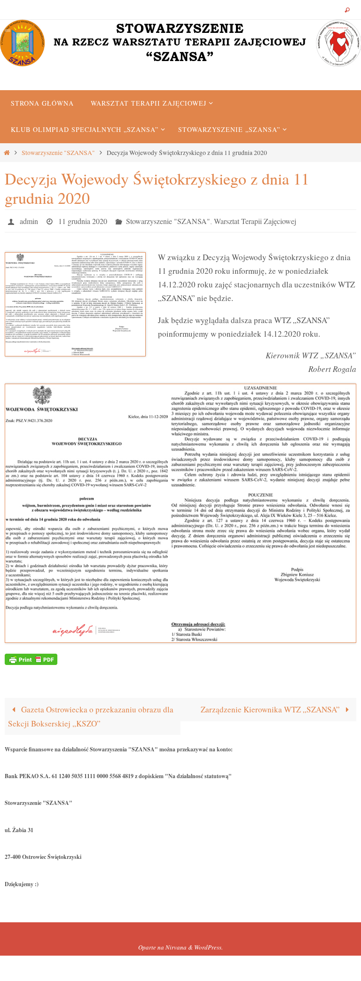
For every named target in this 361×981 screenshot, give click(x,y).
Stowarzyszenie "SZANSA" (58, 152)
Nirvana (176, 944)
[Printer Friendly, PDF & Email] (31, 655)
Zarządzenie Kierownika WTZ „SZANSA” (271, 706)
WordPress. (208, 944)
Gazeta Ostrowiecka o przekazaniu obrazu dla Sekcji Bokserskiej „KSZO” (90, 713)
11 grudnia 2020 (82, 219)
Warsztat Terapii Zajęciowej (255, 219)
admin (29, 219)
